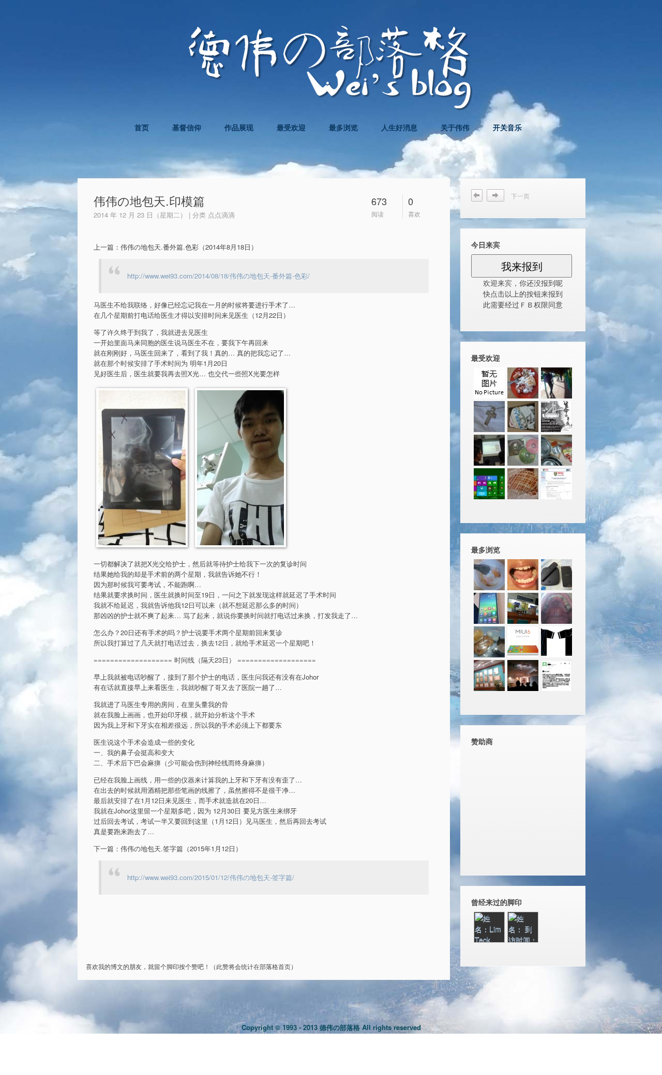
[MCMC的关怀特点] (522, 675)
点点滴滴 (221, 215)
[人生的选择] (556, 483)
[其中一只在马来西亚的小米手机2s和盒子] (556, 574)
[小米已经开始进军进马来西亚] (556, 675)
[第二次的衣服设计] (556, 641)
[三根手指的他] (556, 416)
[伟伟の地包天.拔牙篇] (522, 608)
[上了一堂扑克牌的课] (489, 450)
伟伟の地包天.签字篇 (477, 195)
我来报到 (522, 265)
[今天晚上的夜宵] (556, 450)
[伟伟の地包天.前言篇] (489, 675)
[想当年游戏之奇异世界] (522, 450)
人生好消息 (399, 127)
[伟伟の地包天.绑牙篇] (522, 574)
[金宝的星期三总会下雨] (522, 483)
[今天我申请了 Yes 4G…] (489, 641)
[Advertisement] (209, 941)
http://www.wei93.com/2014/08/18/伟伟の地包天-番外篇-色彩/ (218, 276)
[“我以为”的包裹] (522, 416)
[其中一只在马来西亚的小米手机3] (489, 608)
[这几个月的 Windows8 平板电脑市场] (489, 483)
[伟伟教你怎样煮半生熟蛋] (489, 574)
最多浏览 (343, 127)
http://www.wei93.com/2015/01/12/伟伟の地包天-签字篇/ (210, 877)
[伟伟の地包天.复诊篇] (556, 608)
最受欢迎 (291, 127)
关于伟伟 (455, 127)
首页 (141, 127)
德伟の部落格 (340, 1027)
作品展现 (238, 127)
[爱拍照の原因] (556, 382)
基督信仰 (186, 127)
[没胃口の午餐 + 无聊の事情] (522, 382)
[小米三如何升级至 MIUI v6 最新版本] (522, 641)
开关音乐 (507, 127)
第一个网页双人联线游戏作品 (499, 195)
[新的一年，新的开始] (489, 416)
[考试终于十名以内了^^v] (489, 382)
